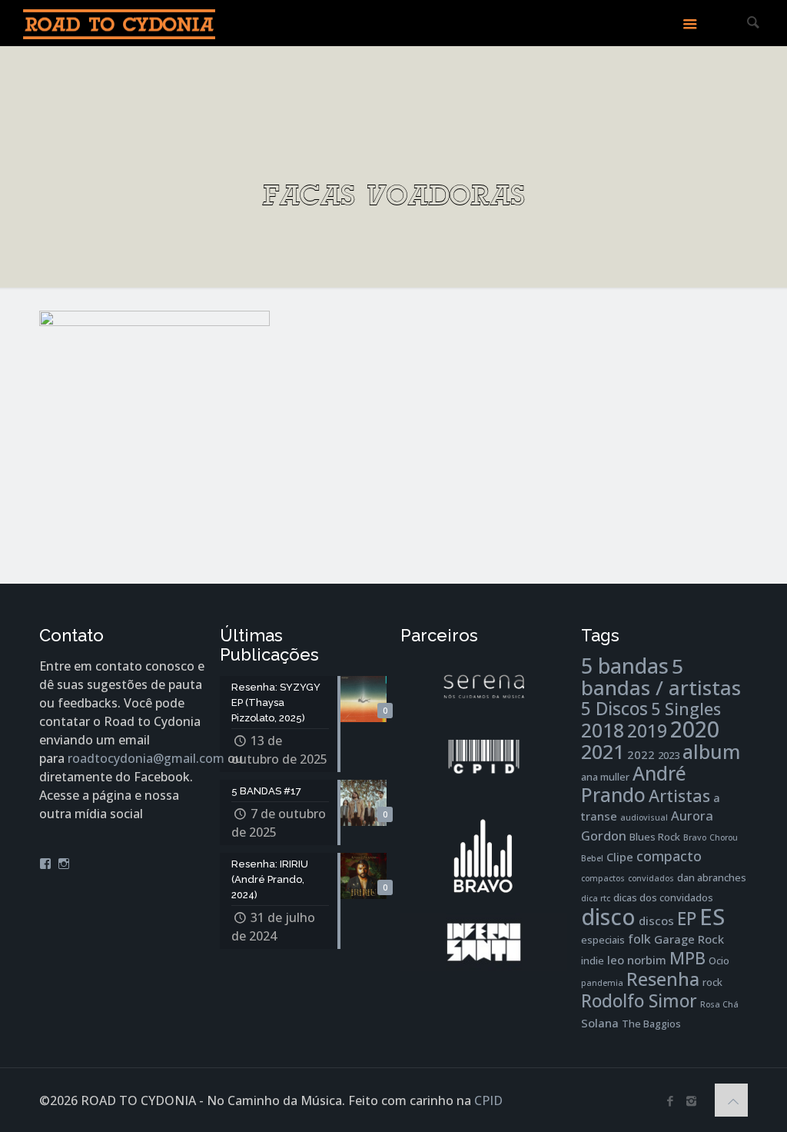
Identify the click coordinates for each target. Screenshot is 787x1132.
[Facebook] (670, 1100)
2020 (694, 729)
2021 (602, 751)
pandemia (602, 982)
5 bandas (625, 665)
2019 (647, 731)
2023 (668, 755)
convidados (651, 878)
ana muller (605, 777)
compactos (603, 878)
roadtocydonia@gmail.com (146, 758)
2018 (602, 730)
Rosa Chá (719, 1004)
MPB (687, 958)
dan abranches (711, 877)
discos (656, 920)
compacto (669, 856)
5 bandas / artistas (661, 676)
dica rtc (595, 898)
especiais (603, 940)
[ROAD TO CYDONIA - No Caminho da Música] (119, 23)
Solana (600, 1022)
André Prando (633, 784)
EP (686, 919)
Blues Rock (654, 837)
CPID (488, 1100)
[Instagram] (691, 1100)
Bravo (694, 837)
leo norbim (636, 959)
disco (608, 916)
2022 (641, 754)
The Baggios (651, 1023)
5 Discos (614, 709)
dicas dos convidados (663, 897)
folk (639, 938)
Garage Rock (689, 939)
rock (712, 982)
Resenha (662, 979)
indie (592, 960)
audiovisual (644, 817)
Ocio (719, 960)
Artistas (679, 795)
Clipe (619, 856)
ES (712, 916)
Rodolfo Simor (639, 1001)
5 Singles (686, 709)
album (711, 751)
